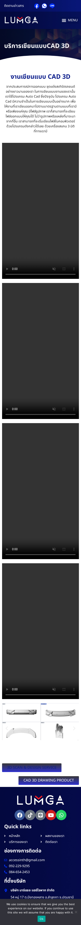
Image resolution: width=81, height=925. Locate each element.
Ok (41, 918)
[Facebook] (20, 815)
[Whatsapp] (61, 815)
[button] (69, 20)
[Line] (40, 815)
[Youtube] (51, 815)
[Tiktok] (30, 815)
